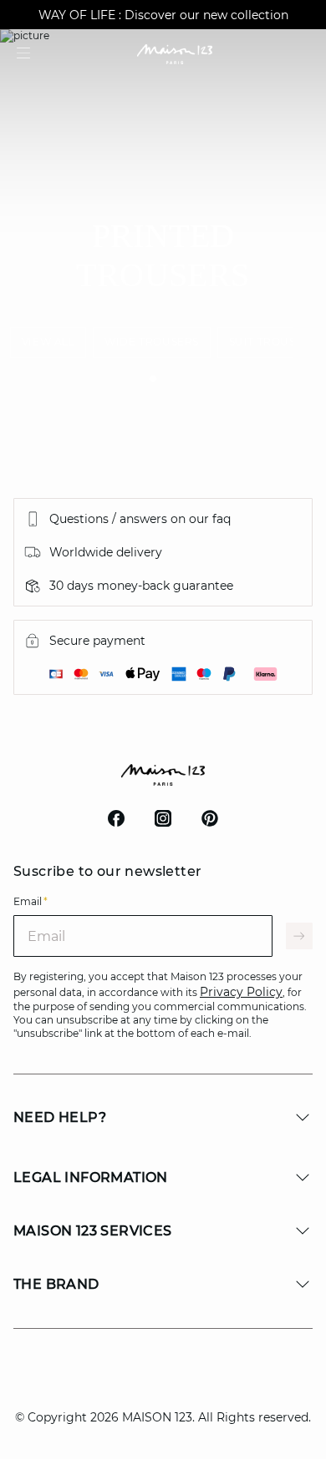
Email (30, 901)
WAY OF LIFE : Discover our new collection (163, 15)
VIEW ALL (48, 341)
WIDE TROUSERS (151, 341)
